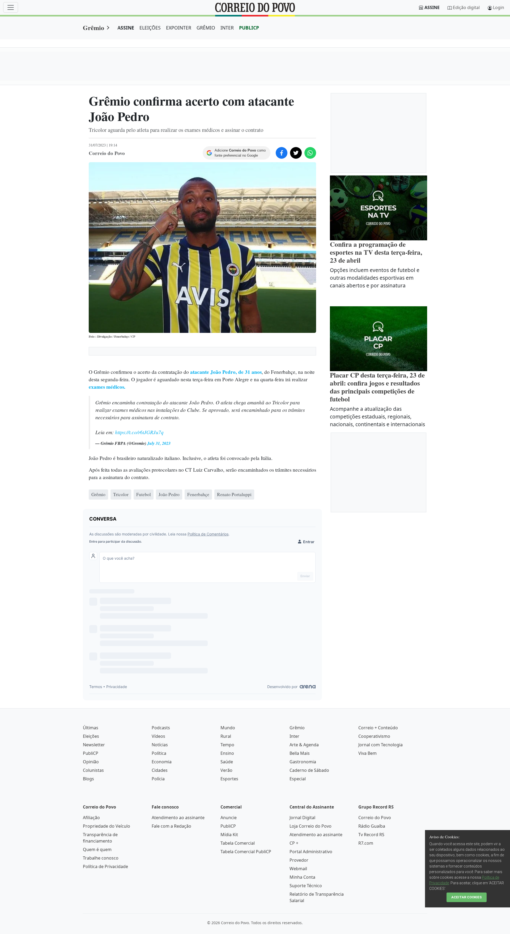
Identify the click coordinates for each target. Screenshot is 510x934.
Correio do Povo (374, 817)
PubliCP (90, 753)
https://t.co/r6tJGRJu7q (139, 432)
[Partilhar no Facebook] (281, 153)
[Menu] (10, 7)
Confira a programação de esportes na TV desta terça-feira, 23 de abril (376, 252)
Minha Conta (302, 877)
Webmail (298, 869)
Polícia (158, 779)
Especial (298, 779)
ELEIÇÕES (150, 27)
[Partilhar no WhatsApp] (310, 153)
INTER (227, 27)
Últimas (90, 728)
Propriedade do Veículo (106, 826)
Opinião (91, 762)
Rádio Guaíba (371, 826)
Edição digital (466, 7)
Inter (294, 736)
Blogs (88, 779)
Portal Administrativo (311, 852)
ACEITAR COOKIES (466, 897)
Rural (225, 736)
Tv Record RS (371, 834)
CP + (294, 843)
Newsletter (94, 745)
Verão (226, 770)
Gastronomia (303, 762)
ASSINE (125, 27)
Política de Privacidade (105, 866)
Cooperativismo (374, 736)
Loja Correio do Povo (311, 826)
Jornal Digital (302, 817)
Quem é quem (97, 849)
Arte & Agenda (304, 745)
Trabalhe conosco (100, 858)
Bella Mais (300, 753)
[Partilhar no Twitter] (296, 153)
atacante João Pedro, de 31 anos (226, 372)
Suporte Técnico (306, 886)
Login (498, 7)
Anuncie (228, 817)
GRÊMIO (206, 27)
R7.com (365, 843)
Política (159, 753)
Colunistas (93, 770)
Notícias (160, 745)
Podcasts (161, 728)
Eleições (91, 736)
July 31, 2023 (159, 443)
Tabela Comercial (237, 843)
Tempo (227, 745)
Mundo (227, 728)
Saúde (226, 762)
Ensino (227, 753)
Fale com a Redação (171, 826)
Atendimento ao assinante (178, 817)
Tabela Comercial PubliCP (245, 852)
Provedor (299, 860)
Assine (432, 7)
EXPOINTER (178, 27)
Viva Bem (367, 753)
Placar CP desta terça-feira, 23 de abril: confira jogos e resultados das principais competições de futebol (377, 387)
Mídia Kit (229, 834)
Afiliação (91, 817)
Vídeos (158, 736)
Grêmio (93, 27)
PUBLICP (249, 27)
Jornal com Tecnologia (380, 745)
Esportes (229, 779)
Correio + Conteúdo (378, 728)
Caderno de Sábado (309, 770)
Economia (162, 762)
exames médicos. (107, 387)
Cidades (160, 770)
